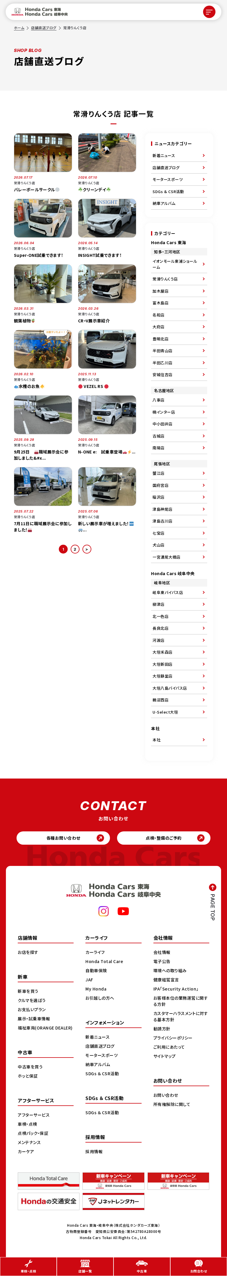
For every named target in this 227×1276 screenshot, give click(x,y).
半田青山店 (163, 350)
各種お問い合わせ (63, 838)
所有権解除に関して (172, 1104)
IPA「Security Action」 (176, 989)
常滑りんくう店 (165, 279)
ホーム (19, 27)
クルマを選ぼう (32, 1000)
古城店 (159, 436)
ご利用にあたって (169, 1047)
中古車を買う (30, 1067)
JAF (89, 980)
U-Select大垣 (165, 712)
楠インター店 (164, 412)
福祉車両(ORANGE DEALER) (45, 1028)
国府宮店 (160, 485)
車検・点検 (27, 1124)
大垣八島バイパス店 (170, 688)
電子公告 (162, 961)
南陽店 (159, 448)
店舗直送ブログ (43, 27)
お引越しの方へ (99, 998)
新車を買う (28, 991)
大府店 (159, 326)
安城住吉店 (163, 374)
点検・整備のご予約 (164, 838)
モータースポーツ (168, 179)
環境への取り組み (170, 970)
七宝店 (159, 533)
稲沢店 (159, 497)
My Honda (95, 989)
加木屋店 (160, 291)
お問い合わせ (165, 1095)
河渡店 (159, 640)
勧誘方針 (162, 1029)
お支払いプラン (32, 1009)
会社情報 (162, 952)
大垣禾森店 (163, 652)
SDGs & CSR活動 (168, 191)
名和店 (159, 315)
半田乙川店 (163, 362)
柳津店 (159, 604)
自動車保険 (96, 970)
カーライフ (95, 952)
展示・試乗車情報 (34, 1019)
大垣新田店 (163, 664)
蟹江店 (159, 473)
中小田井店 (163, 424)
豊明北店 (160, 339)
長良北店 (160, 628)
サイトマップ (164, 1056)
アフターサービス (34, 1115)
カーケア (26, 1151)
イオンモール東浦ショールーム (175, 264)
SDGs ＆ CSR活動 (102, 1073)
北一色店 (160, 616)
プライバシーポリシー (173, 1038)
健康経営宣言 (166, 980)
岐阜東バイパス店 (168, 592)
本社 (156, 740)
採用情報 (94, 1151)
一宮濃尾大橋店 (167, 557)
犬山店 (159, 545)
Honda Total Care (104, 961)
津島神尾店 (163, 509)
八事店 (159, 400)
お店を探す (28, 952)
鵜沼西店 (160, 700)
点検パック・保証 (33, 1133)
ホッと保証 (28, 1076)
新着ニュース (164, 155)
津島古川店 (163, 521)
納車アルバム (164, 203)
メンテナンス (29, 1142)
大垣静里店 (163, 676)
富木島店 (160, 303)
